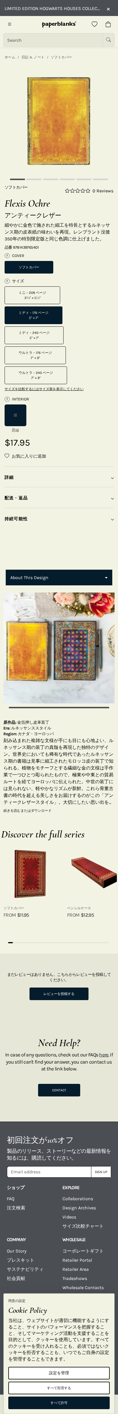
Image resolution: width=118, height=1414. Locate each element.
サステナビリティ (25, 1269)
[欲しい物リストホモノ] (94, 24)
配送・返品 (16, 497)
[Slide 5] (83, 179)
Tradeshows (74, 1278)
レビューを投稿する (59, 994)
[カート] (108, 24)
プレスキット (20, 1260)
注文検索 (16, 1207)
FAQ (10, 1198)
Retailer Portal (77, 1260)
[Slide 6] (100, 179)
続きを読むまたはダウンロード (27, 811)
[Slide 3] (50, 179)
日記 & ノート (33, 57)
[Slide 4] (67, 179)
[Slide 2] (34, 179)
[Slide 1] (17, 179)
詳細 (9, 477)
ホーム (10, 57)
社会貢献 (16, 1278)
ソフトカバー (61, 57)
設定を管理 (59, 1373)
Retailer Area (75, 1269)
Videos (69, 1217)
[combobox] (59, 577)
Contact (59, 1090)
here (103, 1055)
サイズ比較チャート (83, 1226)
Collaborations (77, 1198)
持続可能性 (16, 518)
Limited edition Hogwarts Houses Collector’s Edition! (53, 8)
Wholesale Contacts (83, 1287)
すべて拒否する (59, 1388)
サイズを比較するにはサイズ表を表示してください (44, 389)
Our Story (16, 1251)
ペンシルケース (79, 908)
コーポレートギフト (83, 1251)
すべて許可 (59, 1403)
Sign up (101, 1172)
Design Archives (79, 1207)
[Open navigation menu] (9, 24)
